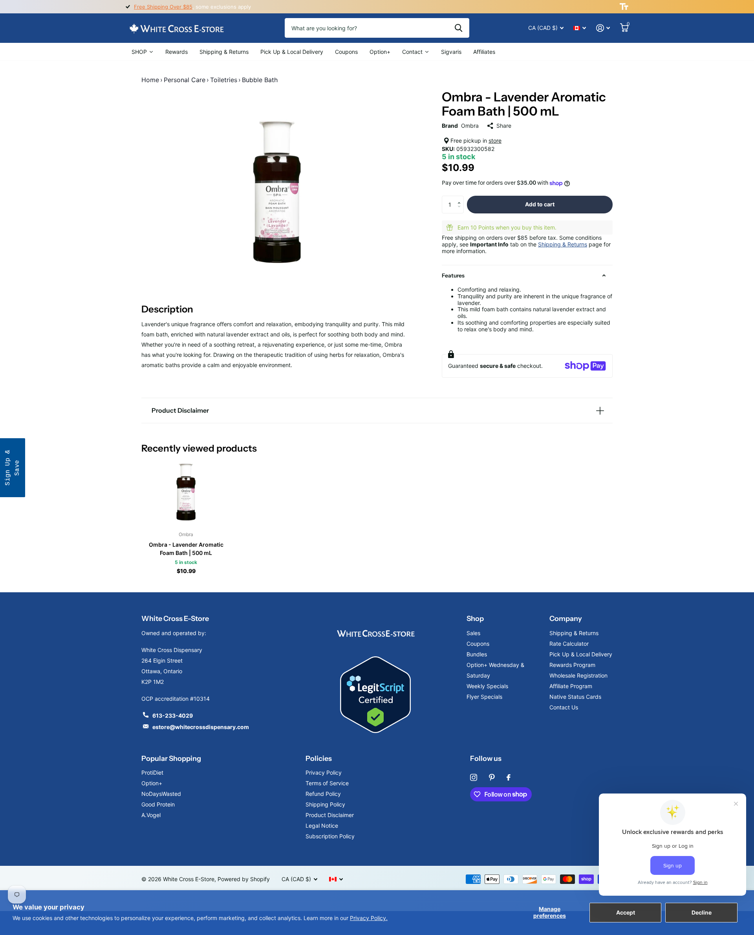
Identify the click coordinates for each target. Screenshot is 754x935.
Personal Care (184, 80)
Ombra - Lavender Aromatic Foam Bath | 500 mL (186, 548)
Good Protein (158, 804)
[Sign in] (603, 28)
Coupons (478, 643)
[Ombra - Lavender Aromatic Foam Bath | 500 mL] (186, 491)
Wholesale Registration (578, 675)
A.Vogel (151, 815)
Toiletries (223, 80)
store (495, 140)
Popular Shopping (171, 758)
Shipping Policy (325, 804)
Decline (702, 912)
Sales (473, 633)
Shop (475, 618)
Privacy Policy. (369, 918)
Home (150, 80)
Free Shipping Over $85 (163, 7)
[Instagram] (473, 777)
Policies (319, 758)
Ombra (470, 125)
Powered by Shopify (244, 879)
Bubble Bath (260, 80)
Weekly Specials (487, 686)
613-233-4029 (172, 715)
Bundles (477, 654)
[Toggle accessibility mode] (624, 7)
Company (565, 618)
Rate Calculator (569, 643)
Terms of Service (327, 783)
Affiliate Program (570, 686)
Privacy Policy (324, 772)
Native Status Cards (575, 696)
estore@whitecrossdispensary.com (200, 727)
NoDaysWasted (161, 793)
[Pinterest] (492, 777)
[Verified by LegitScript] (375, 694)
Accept (625, 912)
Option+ (151, 783)
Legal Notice (322, 825)
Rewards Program (572, 664)
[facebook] (509, 777)
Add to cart (540, 204)
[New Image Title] (375, 633)
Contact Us (563, 707)
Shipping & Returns (562, 244)
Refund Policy (323, 793)
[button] (461, 198)
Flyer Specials (484, 696)
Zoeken (458, 28)
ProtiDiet (152, 772)
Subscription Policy (330, 836)
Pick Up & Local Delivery (580, 654)
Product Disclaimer (330, 815)
